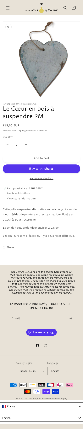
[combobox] (41, 406)
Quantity (8, 137)
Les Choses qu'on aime (35, 398)
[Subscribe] (71, 318)
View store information (21, 198)
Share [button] (10, 247)
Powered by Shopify (57, 398)
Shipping (22, 130)
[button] (7, 8)
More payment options (41, 178)
